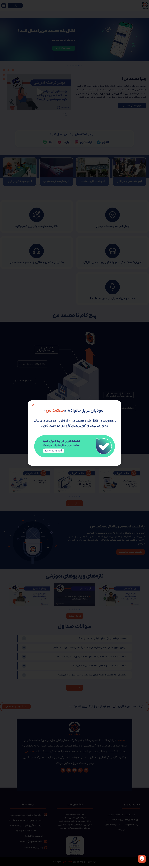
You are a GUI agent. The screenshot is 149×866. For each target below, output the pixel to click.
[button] (32, 405)
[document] (74, 433)
